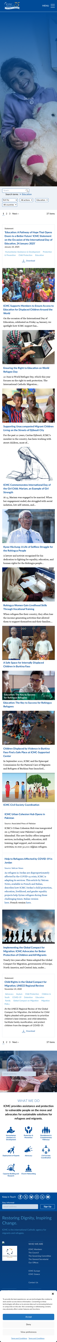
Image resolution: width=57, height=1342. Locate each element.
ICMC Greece (34, 1274)
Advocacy (9, 994)
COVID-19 (16, 997)
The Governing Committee (39, 1256)
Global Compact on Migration (26, 1001)
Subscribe (46, 1074)
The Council (33, 1253)
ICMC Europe (34, 1271)
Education (39, 255)
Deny (28, 1324)
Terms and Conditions (19, 1338)
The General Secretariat (38, 1259)
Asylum (19, 994)
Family (8, 1001)
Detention (28, 997)
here (7, 902)
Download (30, 261)
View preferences (29, 1332)
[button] (52, 1293)
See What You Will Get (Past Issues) (28, 1080)
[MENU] (53, 6)
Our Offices (33, 1263)
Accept (28, 1317)
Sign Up (47, 1207)
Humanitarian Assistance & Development (22, 252)
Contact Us (33, 1283)
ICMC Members (35, 1249)
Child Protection (25, 255)
